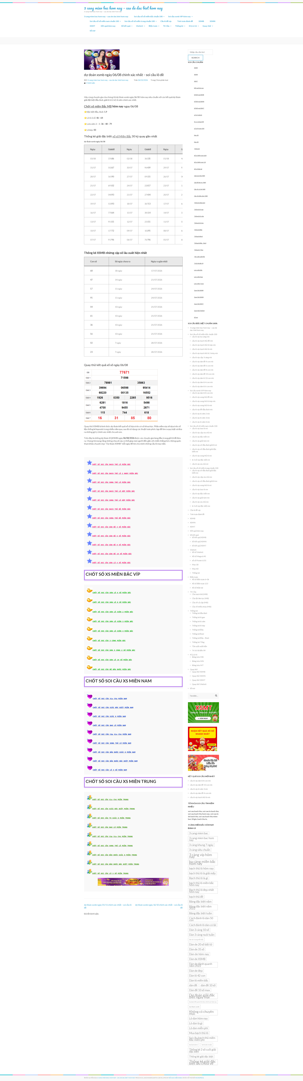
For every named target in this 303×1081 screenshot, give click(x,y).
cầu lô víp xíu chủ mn (200, 502)
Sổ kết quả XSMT (199, 108)
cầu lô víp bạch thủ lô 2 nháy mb (205, 353)
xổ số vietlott (198, 115)
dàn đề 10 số (208, 985)
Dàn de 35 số (196, 949)
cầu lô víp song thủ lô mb (202, 405)
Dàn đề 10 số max (199, 990)
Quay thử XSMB (198, 290)
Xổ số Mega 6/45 (199, 556)
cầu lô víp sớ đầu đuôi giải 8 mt (204, 445)
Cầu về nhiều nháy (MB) (201, 196)
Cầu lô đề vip (166, 21)
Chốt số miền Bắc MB (98, 106)
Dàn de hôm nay (199, 954)
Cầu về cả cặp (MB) (199, 189)
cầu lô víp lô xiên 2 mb (201, 413)
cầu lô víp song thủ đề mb (202, 397)
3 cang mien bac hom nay (201, 839)
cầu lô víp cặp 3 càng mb (202, 357)
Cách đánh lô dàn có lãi (202, 925)
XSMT (92, 26)
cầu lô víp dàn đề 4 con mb (202, 361)
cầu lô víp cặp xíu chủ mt (202, 432)
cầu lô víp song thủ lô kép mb (203, 401)
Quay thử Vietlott (199, 310)
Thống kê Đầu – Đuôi (200, 243)
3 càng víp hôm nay (200, 856)
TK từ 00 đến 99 (198, 263)
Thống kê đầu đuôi (199, 203)
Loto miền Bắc (198, 270)
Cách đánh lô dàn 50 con (201, 919)
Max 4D (196, 142)
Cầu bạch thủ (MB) (199, 176)
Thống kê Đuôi (198, 236)
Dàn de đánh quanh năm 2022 (200, 964)
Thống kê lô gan (198, 209)
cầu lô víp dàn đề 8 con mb (202, 370)
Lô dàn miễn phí (198, 1028)
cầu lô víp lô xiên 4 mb (201, 422)
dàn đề (193, 985)
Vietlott (139, 26)
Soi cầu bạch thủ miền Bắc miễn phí (202, 1038)
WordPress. (199, 1078)
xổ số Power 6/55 (199, 128)
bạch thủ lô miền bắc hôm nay (201, 884)
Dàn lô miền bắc (198, 980)
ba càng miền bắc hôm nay (202, 862)
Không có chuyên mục (201, 1012)
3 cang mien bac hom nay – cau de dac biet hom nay (123, 7)
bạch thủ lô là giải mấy (202, 873)
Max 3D (196, 135)
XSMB (201, 21)
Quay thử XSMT (199, 304)
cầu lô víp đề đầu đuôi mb (202, 409)
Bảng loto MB (198, 657)
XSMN (212, 21)
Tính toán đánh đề (185, 21)
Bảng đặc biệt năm (200, 901)
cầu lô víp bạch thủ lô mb (202, 349)
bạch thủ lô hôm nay (201, 868)
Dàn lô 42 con (197, 975)
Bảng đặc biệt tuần (200, 913)
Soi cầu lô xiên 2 (193, 1044)
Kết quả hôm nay (108, 26)
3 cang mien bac (198, 833)
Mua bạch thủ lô (198, 1033)
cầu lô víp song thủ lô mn (202, 455)
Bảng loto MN (198, 661)
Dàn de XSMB (197, 959)
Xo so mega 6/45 (199, 122)
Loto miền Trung (199, 283)
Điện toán (153, 26)
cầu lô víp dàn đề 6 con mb (202, 365)
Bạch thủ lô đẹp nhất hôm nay (201, 890)
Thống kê (179, 26)
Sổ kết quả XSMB (199, 95)
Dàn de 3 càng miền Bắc (196, 939)
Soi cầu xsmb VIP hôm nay (179, 16)
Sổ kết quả (125, 26)
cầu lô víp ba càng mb (200, 336)
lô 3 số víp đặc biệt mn (201, 506)
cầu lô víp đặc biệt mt (200, 437)
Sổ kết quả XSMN (199, 101)
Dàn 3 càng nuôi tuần (201, 934)
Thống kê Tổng (198, 250)
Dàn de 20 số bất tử (200, 944)
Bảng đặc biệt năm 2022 (200, 907)
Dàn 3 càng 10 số (199, 929)
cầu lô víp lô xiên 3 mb (201, 418)
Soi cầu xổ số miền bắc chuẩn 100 (148, 16)
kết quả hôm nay (199, 88)
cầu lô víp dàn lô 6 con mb (202, 386)
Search (196, 57)
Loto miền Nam (198, 277)
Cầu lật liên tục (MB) (200, 182)
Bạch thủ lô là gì (198, 878)
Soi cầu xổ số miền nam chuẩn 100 (104, 21)
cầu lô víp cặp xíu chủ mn (202, 477)
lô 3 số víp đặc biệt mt (201, 460)
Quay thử (207, 26)
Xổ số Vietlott (197, 552)
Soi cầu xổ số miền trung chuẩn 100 (140, 21)
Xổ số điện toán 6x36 (200, 155)
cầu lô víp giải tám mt (200, 441)
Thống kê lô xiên (199, 216)
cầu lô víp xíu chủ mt (200, 464)
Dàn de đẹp (196, 970)
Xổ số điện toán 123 (200, 162)
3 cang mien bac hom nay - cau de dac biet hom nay (107, 80)
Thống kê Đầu (198, 230)
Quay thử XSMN (199, 297)
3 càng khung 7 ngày (201, 845)
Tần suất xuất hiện (199, 256)
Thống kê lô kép (199, 223)
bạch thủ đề (196, 896)
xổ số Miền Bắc (121, 136)
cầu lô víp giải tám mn (200, 498)
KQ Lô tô (193, 26)
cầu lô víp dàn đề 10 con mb (203, 374)
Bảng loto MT (198, 665)
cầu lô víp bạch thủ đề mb (202, 341)
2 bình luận (90, 83)
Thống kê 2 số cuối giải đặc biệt (202, 1050)
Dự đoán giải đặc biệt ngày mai (202, 996)
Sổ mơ (92, 30)
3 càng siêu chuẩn (199, 849)
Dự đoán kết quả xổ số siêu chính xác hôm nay (203, 1002)
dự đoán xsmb (194, 1007)
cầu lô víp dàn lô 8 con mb (202, 393)
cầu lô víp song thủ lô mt (202, 485)
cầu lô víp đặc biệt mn (201, 493)
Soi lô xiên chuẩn (207, 1044)
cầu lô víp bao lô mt (200, 428)
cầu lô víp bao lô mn (200, 489)
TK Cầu (166, 26)
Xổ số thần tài (198, 169)
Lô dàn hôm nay (198, 1018)
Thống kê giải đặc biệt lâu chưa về (202, 1062)
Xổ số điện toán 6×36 (200, 579)
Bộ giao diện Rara (175, 1078)
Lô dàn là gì (195, 1023)
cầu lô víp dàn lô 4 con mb (202, 382)
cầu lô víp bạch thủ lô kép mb (204, 345)
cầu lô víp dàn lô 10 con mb (203, 378)
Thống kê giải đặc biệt (201, 1056)
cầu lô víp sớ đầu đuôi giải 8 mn (204, 481)
